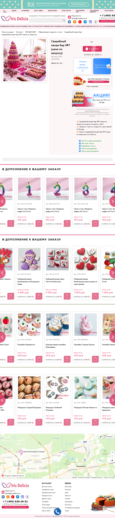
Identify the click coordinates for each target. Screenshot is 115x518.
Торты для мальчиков (89, 151)
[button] (112, 201)
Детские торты (87, 143)
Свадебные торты (88, 146)
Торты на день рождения (91, 141)
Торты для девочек (89, 148)
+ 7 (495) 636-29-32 (15, 502)
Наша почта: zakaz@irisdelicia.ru (79, 17)
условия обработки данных (92, 111)
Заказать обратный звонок (15, 507)
